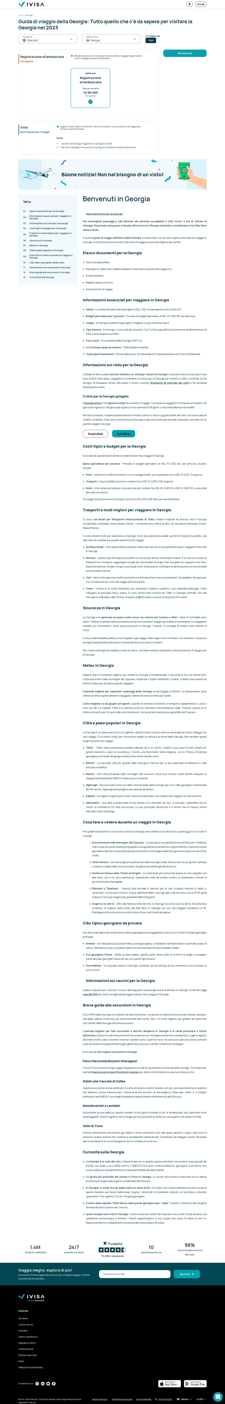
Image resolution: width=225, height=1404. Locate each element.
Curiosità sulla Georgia (38, 277)
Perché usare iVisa (27, 1355)
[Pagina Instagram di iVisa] (37, 1383)
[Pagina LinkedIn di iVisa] (43, 1383)
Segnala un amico (27, 1342)
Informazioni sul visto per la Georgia (45, 223)
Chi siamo (23, 1318)
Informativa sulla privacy (122, 1399)
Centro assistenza (27, 1336)
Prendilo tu (123, 433)
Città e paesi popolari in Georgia (43, 250)
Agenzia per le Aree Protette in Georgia (115, 1072)
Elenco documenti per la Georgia (43, 211)
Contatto (23, 1330)
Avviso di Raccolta (143, 1399)
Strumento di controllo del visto (169, 383)
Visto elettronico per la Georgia (104, 214)
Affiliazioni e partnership (30, 1367)
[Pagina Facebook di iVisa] (54, 1383)
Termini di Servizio (99, 1399)
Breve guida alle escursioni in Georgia (46, 272)
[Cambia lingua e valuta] (190, 4)
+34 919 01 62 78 (165, 1399)
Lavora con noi (25, 1324)
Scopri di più (95, 433)
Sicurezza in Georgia (37, 240)
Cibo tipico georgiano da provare (43, 262)
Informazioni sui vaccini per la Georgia (46, 267)
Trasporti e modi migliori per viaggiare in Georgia (47, 234)
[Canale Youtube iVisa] (48, 1383)
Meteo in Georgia (35, 245)
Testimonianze (26, 1349)
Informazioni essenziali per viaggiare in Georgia (47, 217)
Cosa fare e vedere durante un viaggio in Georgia (48, 256)
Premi (21, 1361)
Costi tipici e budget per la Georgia (44, 228)
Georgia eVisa (92, 403)
